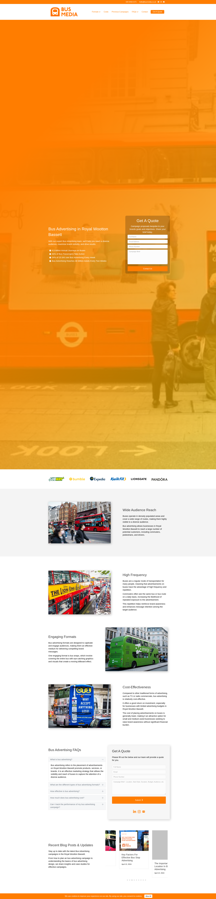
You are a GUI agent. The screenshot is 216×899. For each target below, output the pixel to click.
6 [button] (138, 877)
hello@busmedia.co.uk (147, 2)
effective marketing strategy (77, 771)
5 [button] (136, 877)
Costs (106, 12)
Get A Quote (157, 12)
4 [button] (134, 877)
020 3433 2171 (131, 2)
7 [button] (141, 877)
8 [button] (143, 877)
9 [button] (145, 877)
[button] (148, 268)
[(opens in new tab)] (56, 479)
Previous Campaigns (120, 12)
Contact (145, 12)
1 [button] (127, 877)
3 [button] (132, 877)
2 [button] (129, 877)
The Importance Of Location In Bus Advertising (117, 857)
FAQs (134, 12)
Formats (95, 12)
